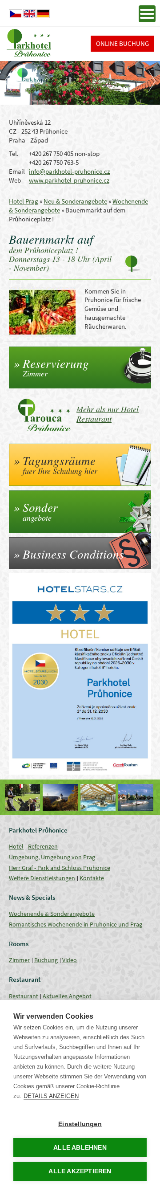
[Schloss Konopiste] (137, 797)
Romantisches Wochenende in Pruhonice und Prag (75, 924)
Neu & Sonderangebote (75, 201)
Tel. (14, 153)
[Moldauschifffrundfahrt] (99, 797)
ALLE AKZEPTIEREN (79, 1171)
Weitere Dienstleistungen (42, 878)
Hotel (16, 846)
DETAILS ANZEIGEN (51, 1096)
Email (17, 171)
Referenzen (43, 846)
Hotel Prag (23, 201)
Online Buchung (122, 43)
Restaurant (23, 996)
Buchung (46, 960)
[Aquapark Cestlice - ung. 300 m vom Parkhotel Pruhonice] (61, 797)
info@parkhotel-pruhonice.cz (69, 171)
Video (69, 960)
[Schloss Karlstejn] (23, 797)
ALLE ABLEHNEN (80, 1147)
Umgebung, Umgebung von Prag (52, 857)
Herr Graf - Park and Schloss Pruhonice (59, 868)
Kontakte (92, 878)
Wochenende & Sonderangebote (52, 914)
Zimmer (19, 960)
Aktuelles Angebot (67, 996)
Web (15, 180)
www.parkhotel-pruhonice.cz (69, 180)
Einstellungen (80, 1124)
